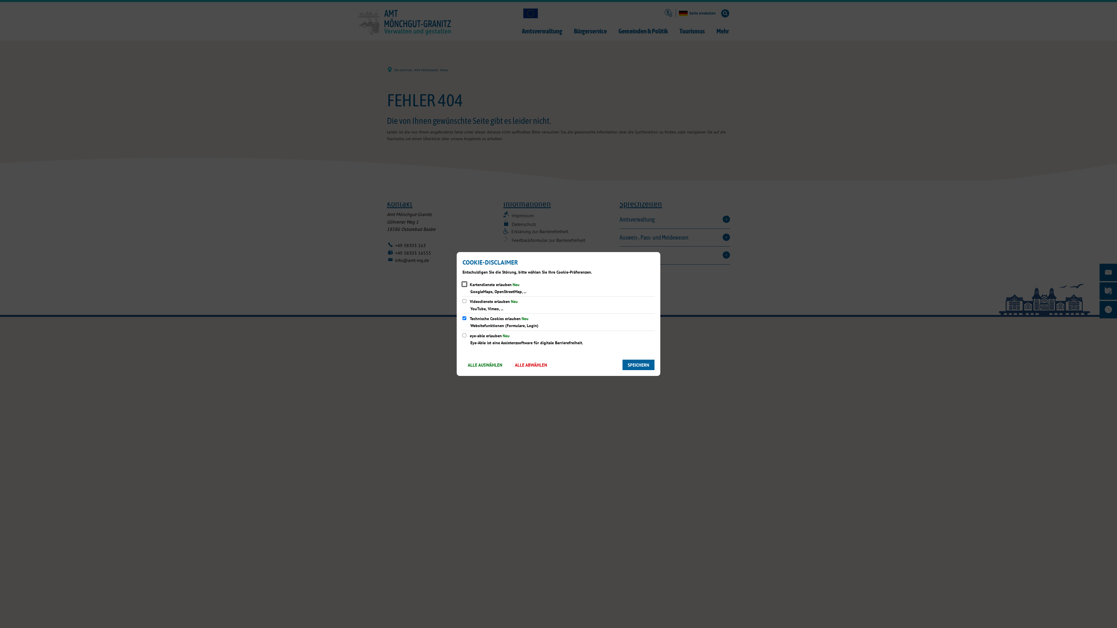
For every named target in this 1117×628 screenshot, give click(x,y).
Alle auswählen (485, 365)
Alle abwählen (531, 365)
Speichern (638, 365)
